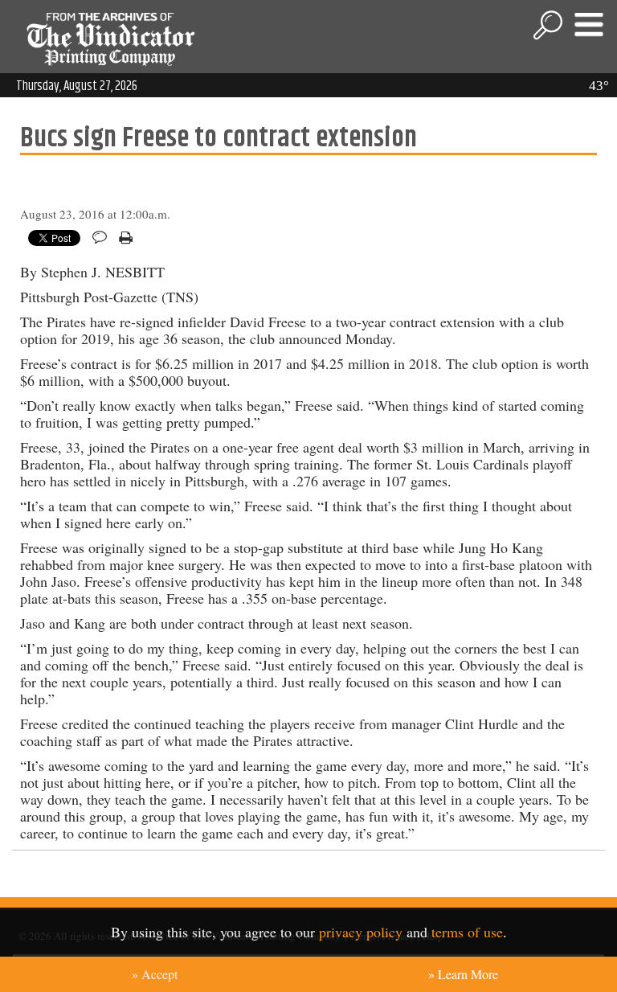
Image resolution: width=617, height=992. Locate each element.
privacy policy (360, 931)
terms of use (467, 931)
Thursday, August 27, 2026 (76, 86)
